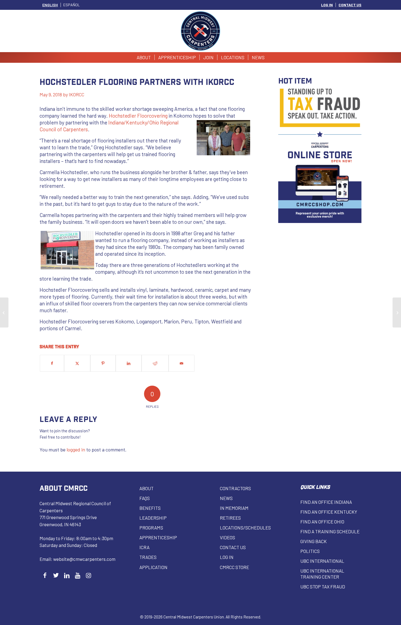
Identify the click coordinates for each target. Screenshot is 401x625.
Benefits (150, 508)
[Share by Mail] (181, 363)
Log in (227, 557)
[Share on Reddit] (155, 363)
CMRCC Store (234, 567)
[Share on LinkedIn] (128, 363)
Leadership (153, 517)
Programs (151, 527)
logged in (76, 450)
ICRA (144, 547)
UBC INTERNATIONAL (322, 561)
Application (153, 567)
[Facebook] (45, 575)
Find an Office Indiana (326, 502)
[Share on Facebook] (52, 363)
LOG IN (327, 4)
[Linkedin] (66, 575)
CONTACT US (350, 4)
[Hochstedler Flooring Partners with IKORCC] (4, 312)
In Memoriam (234, 508)
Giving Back (313, 541)
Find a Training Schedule (330, 531)
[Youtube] (77, 575)
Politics (310, 551)
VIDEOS (227, 537)
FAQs (144, 498)
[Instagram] (88, 575)
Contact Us (233, 547)
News (226, 498)
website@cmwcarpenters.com (84, 559)
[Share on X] (77, 363)
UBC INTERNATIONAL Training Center (322, 573)
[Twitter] (55, 575)
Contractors (235, 488)
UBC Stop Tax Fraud (322, 586)
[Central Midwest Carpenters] (200, 31)
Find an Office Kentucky (328, 511)
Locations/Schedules (245, 527)
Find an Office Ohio (322, 521)
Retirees (230, 517)
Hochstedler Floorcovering (138, 115)
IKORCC (76, 94)
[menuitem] (327, 5)
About (146, 488)
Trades (148, 557)
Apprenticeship (158, 537)
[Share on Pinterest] (103, 363)
